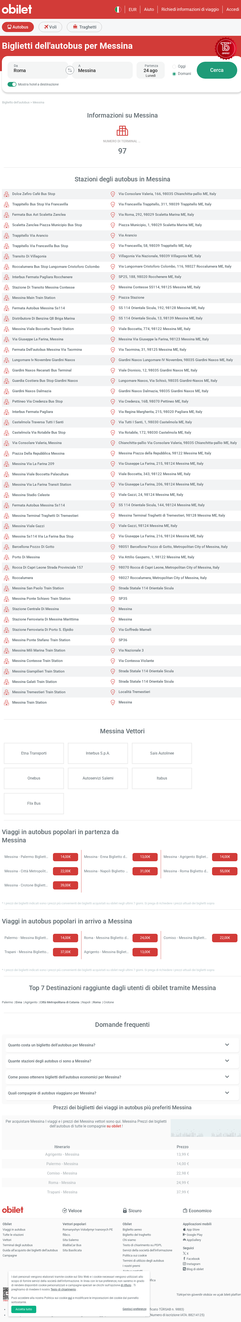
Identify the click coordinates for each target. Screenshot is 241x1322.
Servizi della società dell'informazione (147, 1250)
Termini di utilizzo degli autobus (143, 1260)
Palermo (8, 1002)
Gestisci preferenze (134, 1309)
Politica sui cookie (135, 1255)
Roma (97, 1002)
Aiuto (149, 9)
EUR (133, 9)
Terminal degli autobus (18, 1245)
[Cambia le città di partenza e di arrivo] (70, 70)
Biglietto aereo (132, 1229)
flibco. (67, 1234)
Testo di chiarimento (63, 1289)
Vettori (7, 1240)
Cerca (217, 70)
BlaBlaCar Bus (72, 1245)
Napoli (86, 1002)
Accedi (232, 9)
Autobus (20, 26)
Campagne (10, 1255)
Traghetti (87, 26)
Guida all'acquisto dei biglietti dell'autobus (30, 1250)
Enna (19, 1002)
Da (16, 66)
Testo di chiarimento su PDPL (142, 1245)
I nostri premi (131, 1266)
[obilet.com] (28, 13)
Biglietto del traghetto (137, 1234)
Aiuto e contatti (133, 1271)
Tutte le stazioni (13, 1234)
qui (70, 1298)
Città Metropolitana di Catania (60, 1002)
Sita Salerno (71, 1240)
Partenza (151, 66)
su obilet (114, 1126)
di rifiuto (126, 1285)
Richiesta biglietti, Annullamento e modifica (139, 1278)
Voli (52, 26)
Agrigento (31, 1002)
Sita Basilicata (72, 1250)
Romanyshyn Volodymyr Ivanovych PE (88, 1229)
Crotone (109, 1002)
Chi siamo (129, 1240)
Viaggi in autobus (14, 1229)
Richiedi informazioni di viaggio (190, 9)
